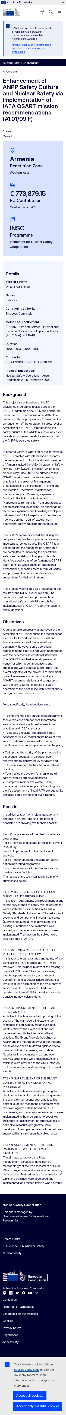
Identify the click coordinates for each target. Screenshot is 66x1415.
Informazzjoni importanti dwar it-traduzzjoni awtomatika (31, 48)
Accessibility (11, 1342)
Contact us (10, 1299)
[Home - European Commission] (11, 11)
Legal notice (10, 1335)
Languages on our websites (20, 1314)
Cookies (8, 1321)
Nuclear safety (12, 1253)
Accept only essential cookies (37, 1406)
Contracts (11, 71)
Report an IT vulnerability (18, 1306)
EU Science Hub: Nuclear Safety (23, 1246)
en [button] (42, 12)
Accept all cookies (29, 1395)
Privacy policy (12, 1328)
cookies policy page (26, 1369)
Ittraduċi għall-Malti (23, 44)
